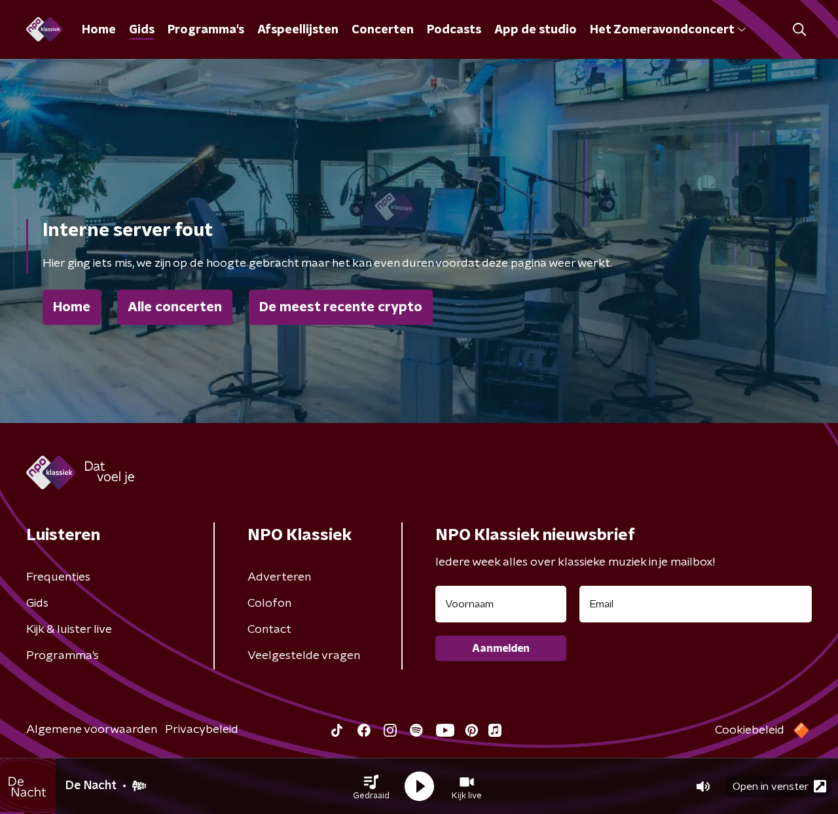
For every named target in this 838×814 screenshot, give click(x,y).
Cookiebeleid (749, 730)
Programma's (206, 30)
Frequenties (58, 577)
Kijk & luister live (69, 630)
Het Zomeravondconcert (662, 30)
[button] (371, 786)
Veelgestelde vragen (303, 656)
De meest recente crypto (340, 307)
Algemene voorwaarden (91, 730)
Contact (269, 630)
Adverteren (279, 577)
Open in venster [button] (771, 786)
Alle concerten (175, 307)
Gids (142, 30)
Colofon (269, 603)
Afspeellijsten (297, 30)
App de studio (535, 30)
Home (99, 30)
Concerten (383, 30)
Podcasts (454, 30)
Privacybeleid (201, 730)
